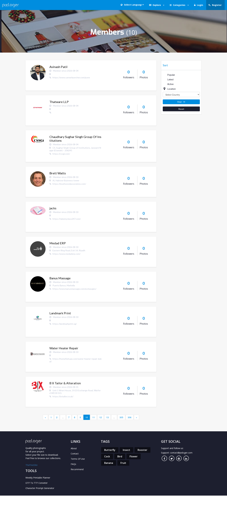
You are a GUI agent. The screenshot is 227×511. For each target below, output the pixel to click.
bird (119, 456)
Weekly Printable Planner (37, 477)
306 (129, 417)
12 (100, 417)
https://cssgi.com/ (61, 153)
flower (134, 456)
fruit (123, 463)
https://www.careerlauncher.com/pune (71, 77)
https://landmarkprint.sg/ (65, 323)
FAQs (73, 464)
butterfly (109, 450)
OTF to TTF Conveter (36, 482)
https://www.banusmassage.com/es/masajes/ (74, 288)
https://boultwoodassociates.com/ (69, 184)
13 (107, 417)
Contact (75, 453)
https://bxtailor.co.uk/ (63, 396)
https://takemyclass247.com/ (67, 219)
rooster (142, 450)
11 (93, 417)
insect (126, 450)
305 (121, 417)
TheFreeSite (31, 465)
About (74, 448)
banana (108, 463)
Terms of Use (78, 458)
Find (179, 102)
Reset (181, 109)
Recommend (77, 469)
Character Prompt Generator (39, 488)
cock (107, 456)
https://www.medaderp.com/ (66, 253)
